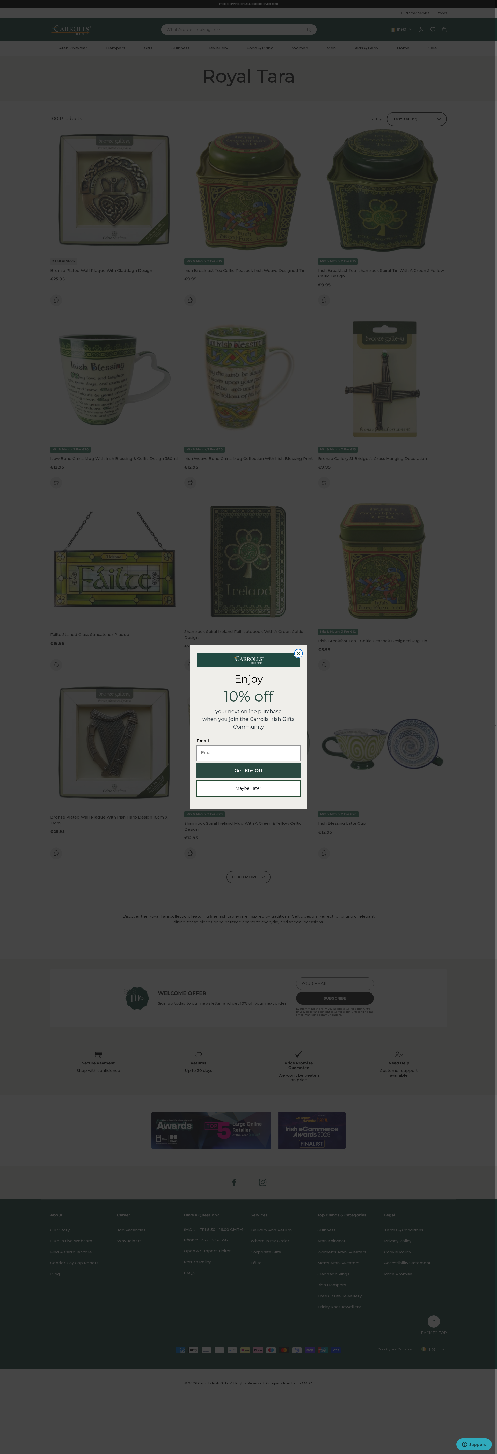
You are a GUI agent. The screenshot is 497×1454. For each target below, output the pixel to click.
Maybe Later (248, 788)
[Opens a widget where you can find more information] (474, 1444)
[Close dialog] (298, 653)
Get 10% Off (248, 770)
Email (202, 740)
